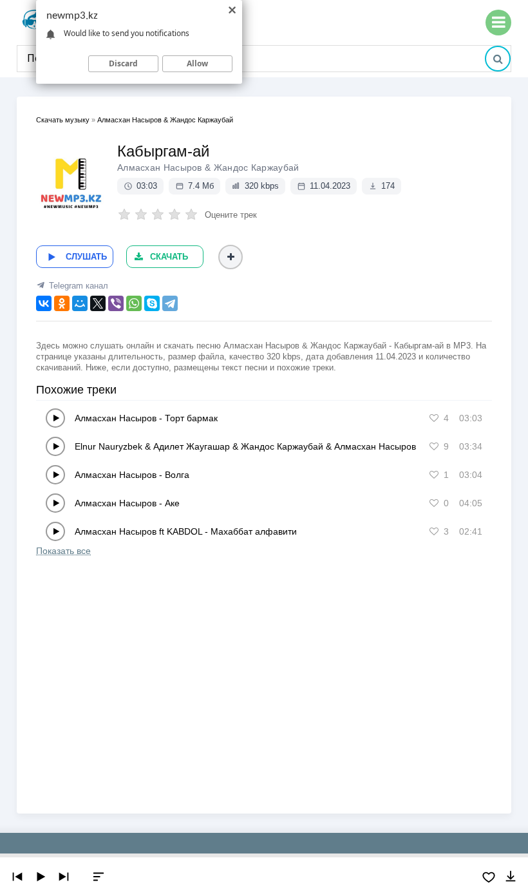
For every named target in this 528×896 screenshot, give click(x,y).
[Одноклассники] (62, 303)
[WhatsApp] (134, 303)
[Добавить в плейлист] (230, 257)
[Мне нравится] (434, 418)
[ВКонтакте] (44, 303)
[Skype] (152, 303)
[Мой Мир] (80, 303)
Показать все (63, 551)
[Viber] (116, 303)
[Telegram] (170, 303)
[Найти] (498, 58)
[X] (98, 303)
